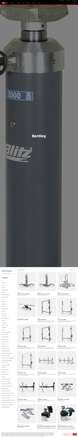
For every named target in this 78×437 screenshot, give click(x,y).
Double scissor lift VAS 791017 (63, 399)
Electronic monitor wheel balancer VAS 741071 (46, 426)
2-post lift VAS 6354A (61, 319)
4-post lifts (38, 371)
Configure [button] (66, 434)
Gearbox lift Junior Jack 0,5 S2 (23, 293)
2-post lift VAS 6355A (21, 346)
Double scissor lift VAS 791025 (23, 426)
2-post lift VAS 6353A (41, 319)
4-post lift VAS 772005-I (42, 399)
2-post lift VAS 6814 (41, 346)
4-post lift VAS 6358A (41, 372)
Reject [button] (70, 434)
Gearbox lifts (19, 292)
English (75, 0)
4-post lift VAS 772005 (21, 399)
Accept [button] (74, 434)
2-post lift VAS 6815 (61, 346)
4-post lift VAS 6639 (61, 372)
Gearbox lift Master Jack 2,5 (63, 293)
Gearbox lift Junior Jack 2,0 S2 (43, 293)
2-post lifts (38, 318)
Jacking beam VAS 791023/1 (22, 319)
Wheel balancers (39, 424)
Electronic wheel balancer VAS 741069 (65, 426)
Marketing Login (68, 0)
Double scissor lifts (60, 398)
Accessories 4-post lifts (20, 318)
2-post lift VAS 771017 (21, 372)
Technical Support (62, 0)
